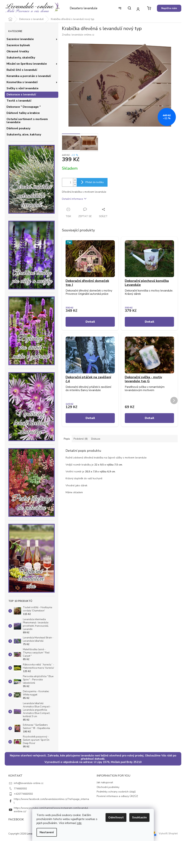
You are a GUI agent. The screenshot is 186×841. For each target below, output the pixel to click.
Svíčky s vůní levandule (23, 88)
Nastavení (47, 832)
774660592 (20, 788)
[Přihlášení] (138, 9)
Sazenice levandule (20, 39)
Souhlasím (139, 817)
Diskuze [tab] (95, 439)
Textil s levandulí (19, 101)
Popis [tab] (67, 439)
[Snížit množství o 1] (75, 184)
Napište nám (169, 8)
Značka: (78, 34)
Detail (90, 322)
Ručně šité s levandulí (22, 70)
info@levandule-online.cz (28, 783)
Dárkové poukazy (18, 128)
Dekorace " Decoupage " (24, 107)
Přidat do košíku (94, 182)
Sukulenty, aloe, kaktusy (24, 135)
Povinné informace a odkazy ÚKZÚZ (117, 796)
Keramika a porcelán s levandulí (29, 76)
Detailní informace (72, 199)
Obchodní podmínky (108, 787)
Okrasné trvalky (18, 51)
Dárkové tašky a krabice (23, 113)
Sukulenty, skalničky (21, 58)
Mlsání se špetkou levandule (27, 64)
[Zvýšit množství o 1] (75, 180)
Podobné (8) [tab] (81, 439)
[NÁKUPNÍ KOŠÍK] (149, 8)
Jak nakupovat (105, 782)
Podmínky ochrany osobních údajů (116, 791)
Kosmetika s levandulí (22, 82)
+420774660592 (23, 794)
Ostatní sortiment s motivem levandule (27, 120)
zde (79, 823)
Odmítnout (116, 817)
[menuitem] (84, 8)
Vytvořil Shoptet (168, 833)
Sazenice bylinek (18, 45)
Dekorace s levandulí (21, 95)
